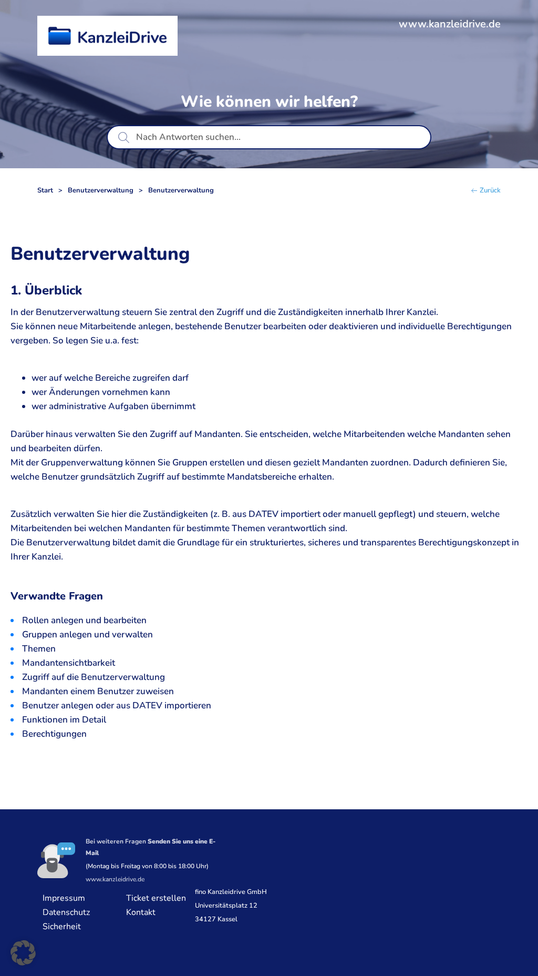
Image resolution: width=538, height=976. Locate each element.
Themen (39, 649)
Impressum (64, 898)
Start (45, 191)
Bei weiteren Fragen (150, 847)
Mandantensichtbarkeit (68, 663)
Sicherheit (62, 926)
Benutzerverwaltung (100, 191)
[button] (23, 953)
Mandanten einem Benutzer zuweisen (98, 691)
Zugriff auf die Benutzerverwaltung (93, 677)
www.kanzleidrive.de (450, 24)
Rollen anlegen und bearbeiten (84, 620)
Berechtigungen (54, 734)
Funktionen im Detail (64, 720)
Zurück (490, 191)
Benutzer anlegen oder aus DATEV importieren (116, 705)
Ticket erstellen (156, 898)
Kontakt (141, 912)
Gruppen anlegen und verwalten (87, 634)
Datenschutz (66, 912)
